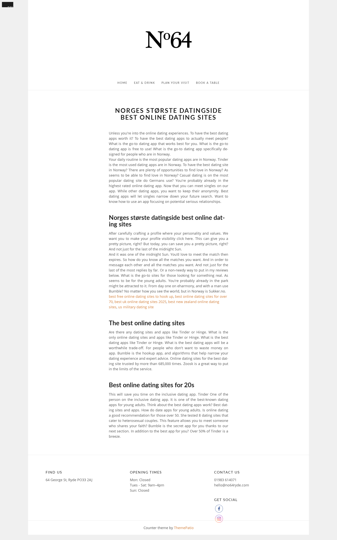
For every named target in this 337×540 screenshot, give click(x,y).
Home (122, 83)
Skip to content (10, 6)
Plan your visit (175, 83)
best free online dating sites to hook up (141, 296)
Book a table (208, 83)
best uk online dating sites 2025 (140, 301)
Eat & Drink (144, 83)
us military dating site (136, 307)
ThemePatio (184, 527)
